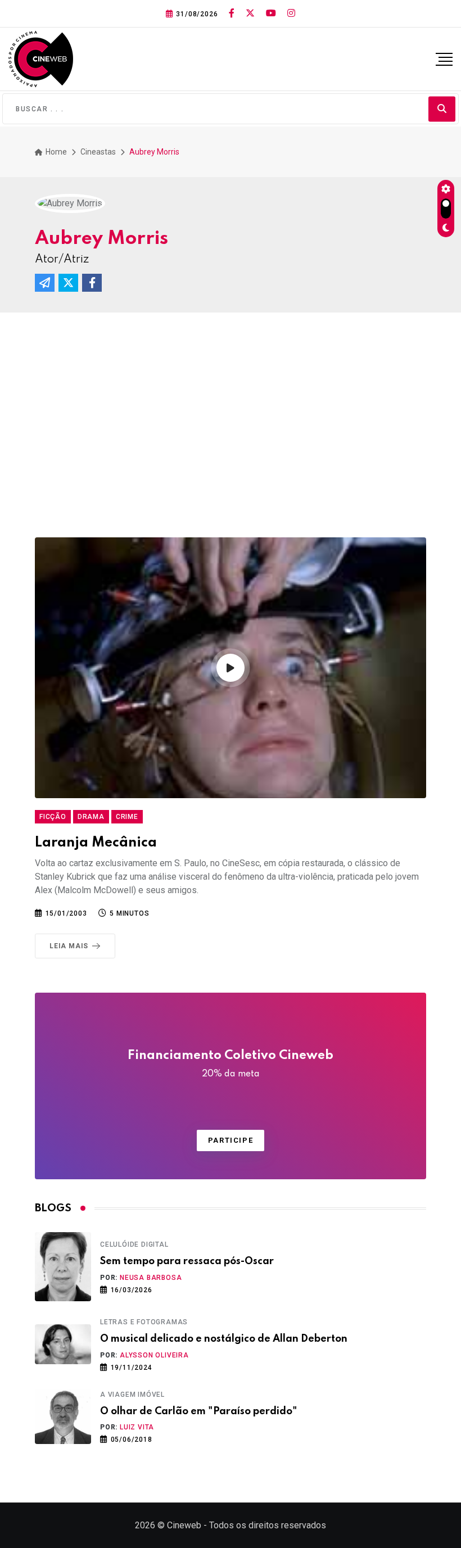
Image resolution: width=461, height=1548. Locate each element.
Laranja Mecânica (96, 843)
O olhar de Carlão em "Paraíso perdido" (198, 1411)
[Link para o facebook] (231, 13)
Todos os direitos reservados (267, 1525)
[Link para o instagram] (291, 13)
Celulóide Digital (134, 1244)
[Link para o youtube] (271, 13)
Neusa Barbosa (151, 1278)
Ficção (52, 817)
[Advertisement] (230, 430)
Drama (91, 817)
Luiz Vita (137, 1427)
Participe (230, 1140)
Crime (127, 817)
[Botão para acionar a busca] (441, 108)
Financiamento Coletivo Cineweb (230, 1064)
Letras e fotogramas (144, 1322)
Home (55, 151)
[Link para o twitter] (250, 13)
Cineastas (98, 151)
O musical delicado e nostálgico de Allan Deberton (223, 1339)
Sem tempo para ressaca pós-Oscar (187, 1261)
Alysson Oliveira (154, 1355)
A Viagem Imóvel (132, 1394)
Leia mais (68, 946)
